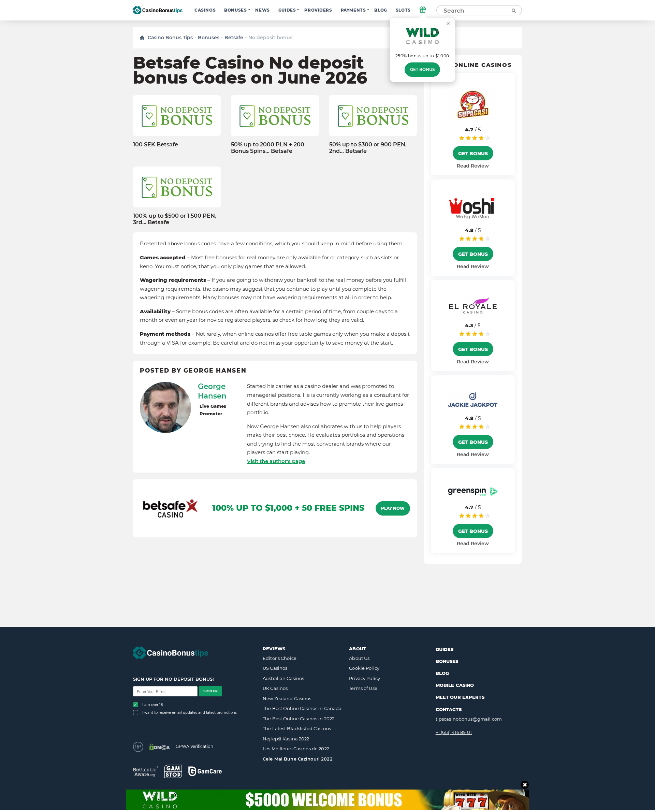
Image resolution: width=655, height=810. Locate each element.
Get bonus (422, 69)
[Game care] (205, 771)
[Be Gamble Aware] (145, 771)
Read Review (473, 166)
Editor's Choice (279, 658)
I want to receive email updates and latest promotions (189, 712)
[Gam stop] (173, 771)
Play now (393, 508)
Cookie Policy (364, 668)
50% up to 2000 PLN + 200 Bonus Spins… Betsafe (267, 147)
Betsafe (233, 37)
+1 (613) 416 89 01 (454, 732)
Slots (403, 10)
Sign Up (210, 691)
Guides (287, 10)
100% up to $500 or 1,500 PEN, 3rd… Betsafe (174, 219)
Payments (353, 10)
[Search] (513, 10)
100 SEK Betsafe (155, 144)
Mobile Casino (455, 685)
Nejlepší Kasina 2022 (286, 738)
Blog (380, 10)
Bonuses (235, 10)
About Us (359, 658)
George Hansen (212, 391)
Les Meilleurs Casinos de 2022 (296, 748)
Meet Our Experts (460, 697)
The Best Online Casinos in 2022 (298, 718)
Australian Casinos (283, 678)
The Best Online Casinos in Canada (302, 708)
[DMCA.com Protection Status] (159, 746)
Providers (318, 10)
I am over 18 (152, 705)
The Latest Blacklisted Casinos (297, 728)
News (262, 10)
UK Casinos (275, 688)
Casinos (205, 10)
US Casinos (275, 668)
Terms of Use (363, 688)
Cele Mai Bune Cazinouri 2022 (298, 759)
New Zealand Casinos (287, 698)
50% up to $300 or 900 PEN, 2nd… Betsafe (368, 147)
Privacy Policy (364, 678)
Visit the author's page (276, 461)
